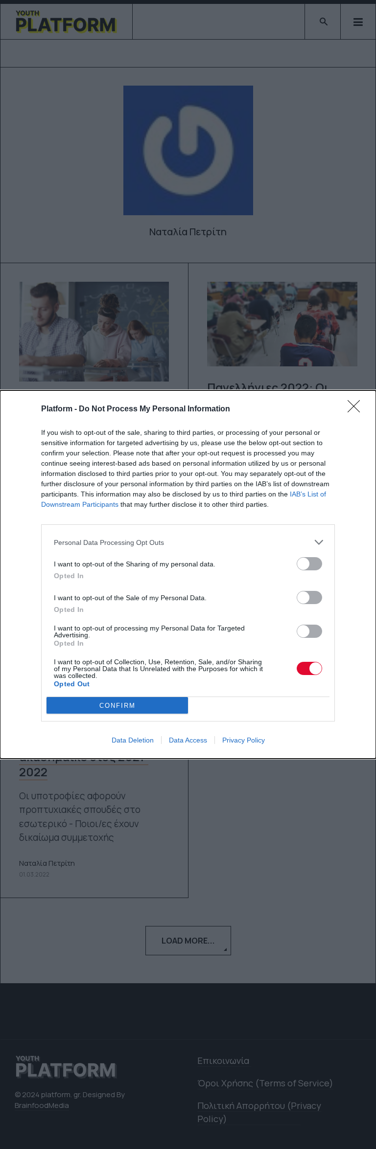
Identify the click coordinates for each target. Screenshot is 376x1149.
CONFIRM (117, 705)
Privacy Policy (243, 740)
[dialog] (188, 574)
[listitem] (188, 542)
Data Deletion (133, 740)
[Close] (357, 409)
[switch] (309, 563)
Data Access (188, 740)
